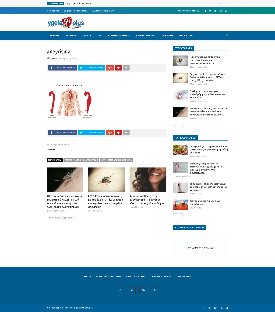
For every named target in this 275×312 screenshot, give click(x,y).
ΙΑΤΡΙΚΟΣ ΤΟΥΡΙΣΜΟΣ (119, 35)
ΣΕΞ (99, 35)
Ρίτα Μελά (52, 58)
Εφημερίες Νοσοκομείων (75, 11)
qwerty (51, 149)
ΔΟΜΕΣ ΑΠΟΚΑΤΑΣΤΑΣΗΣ (108, 276)
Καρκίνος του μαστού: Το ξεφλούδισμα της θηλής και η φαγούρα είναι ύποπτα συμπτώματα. (206, 168)
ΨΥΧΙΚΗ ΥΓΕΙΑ (186, 35)
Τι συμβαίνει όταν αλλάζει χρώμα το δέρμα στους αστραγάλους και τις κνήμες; (208, 187)
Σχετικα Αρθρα (54, 160)
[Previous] (175, 125)
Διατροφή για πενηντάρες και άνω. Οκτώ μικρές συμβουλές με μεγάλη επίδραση (209, 149)
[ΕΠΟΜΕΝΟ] (181, 125)
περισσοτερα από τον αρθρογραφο (81, 160)
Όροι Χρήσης (53, 11)
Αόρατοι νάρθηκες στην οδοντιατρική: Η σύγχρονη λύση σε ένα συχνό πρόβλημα (147, 200)
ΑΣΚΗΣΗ (87, 35)
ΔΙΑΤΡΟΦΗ (70, 35)
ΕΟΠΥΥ (87, 276)
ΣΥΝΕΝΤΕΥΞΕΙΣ (183, 276)
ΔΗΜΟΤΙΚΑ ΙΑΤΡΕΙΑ (135, 276)
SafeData (88, 308)
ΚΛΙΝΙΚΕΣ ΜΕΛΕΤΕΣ (145, 35)
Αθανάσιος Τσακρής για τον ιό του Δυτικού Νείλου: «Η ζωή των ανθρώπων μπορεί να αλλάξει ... (209, 111)
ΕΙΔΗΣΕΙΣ (54, 35)
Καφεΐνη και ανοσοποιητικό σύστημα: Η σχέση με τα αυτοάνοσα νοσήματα (205, 60)
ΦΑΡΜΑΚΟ (167, 35)
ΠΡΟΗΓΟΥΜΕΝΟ (55, 218)
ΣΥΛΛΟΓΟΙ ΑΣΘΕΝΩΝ (160, 276)
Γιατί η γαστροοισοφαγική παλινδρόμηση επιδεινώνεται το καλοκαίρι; (207, 94)
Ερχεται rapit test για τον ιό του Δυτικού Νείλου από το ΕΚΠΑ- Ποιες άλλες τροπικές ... (207, 77)
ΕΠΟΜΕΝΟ (68, 218)
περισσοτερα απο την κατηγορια (116, 160)
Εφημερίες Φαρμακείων (103, 11)
